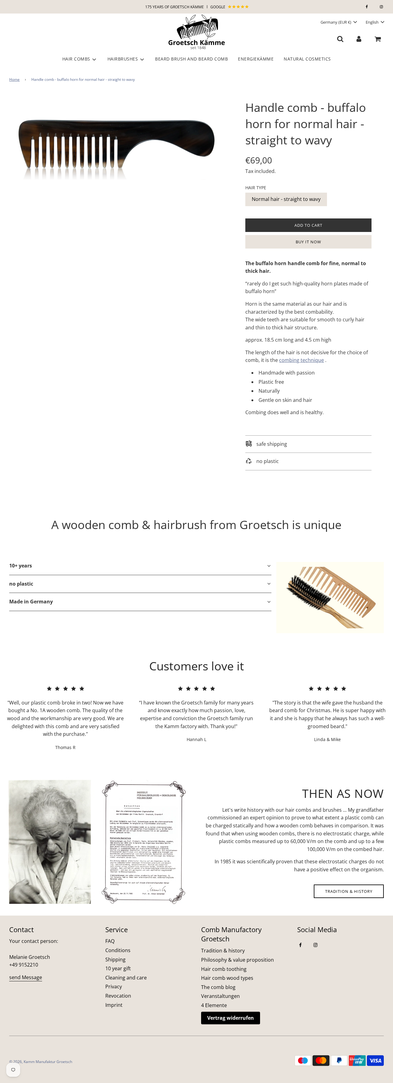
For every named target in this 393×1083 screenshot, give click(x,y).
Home (14, 79)
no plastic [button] (21, 583)
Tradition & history (348, 891)
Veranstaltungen (220, 996)
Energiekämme (256, 59)
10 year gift (118, 968)
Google (218, 7)
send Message (25, 977)
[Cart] (378, 39)
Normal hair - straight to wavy (286, 199)
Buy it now (308, 242)
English (372, 22)
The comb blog (218, 987)
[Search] (340, 39)
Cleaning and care (126, 977)
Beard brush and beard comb (191, 59)
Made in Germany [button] (31, 601)
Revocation (118, 995)
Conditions (117, 950)
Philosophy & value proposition (237, 959)
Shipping (115, 959)
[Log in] (358, 39)
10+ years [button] (20, 565)
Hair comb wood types (227, 978)
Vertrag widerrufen (230, 1017)
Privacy (113, 986)
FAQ (110, 941)
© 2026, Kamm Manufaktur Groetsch (40, 1061)
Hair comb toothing (224, 969)
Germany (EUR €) (336, 22)
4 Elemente (214, 1005)
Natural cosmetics (307, 59)
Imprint (114, 1005)
